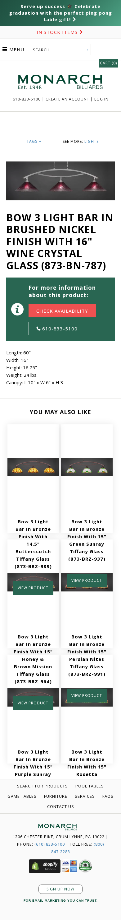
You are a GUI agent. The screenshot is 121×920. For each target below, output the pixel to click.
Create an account (67, 99)
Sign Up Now (60, 889)
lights (91, 141)
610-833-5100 (27, 99)
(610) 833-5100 (49, 844)
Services (85, 796)
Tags (34, 141)
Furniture (55, 796)
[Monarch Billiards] (60, 67)
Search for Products (42, 786)
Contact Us (60, 806)
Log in (101, 99)
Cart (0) (108, 63)
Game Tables (22, 796)
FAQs (108, 796)
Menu (16, 49)
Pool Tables (89, 786)
